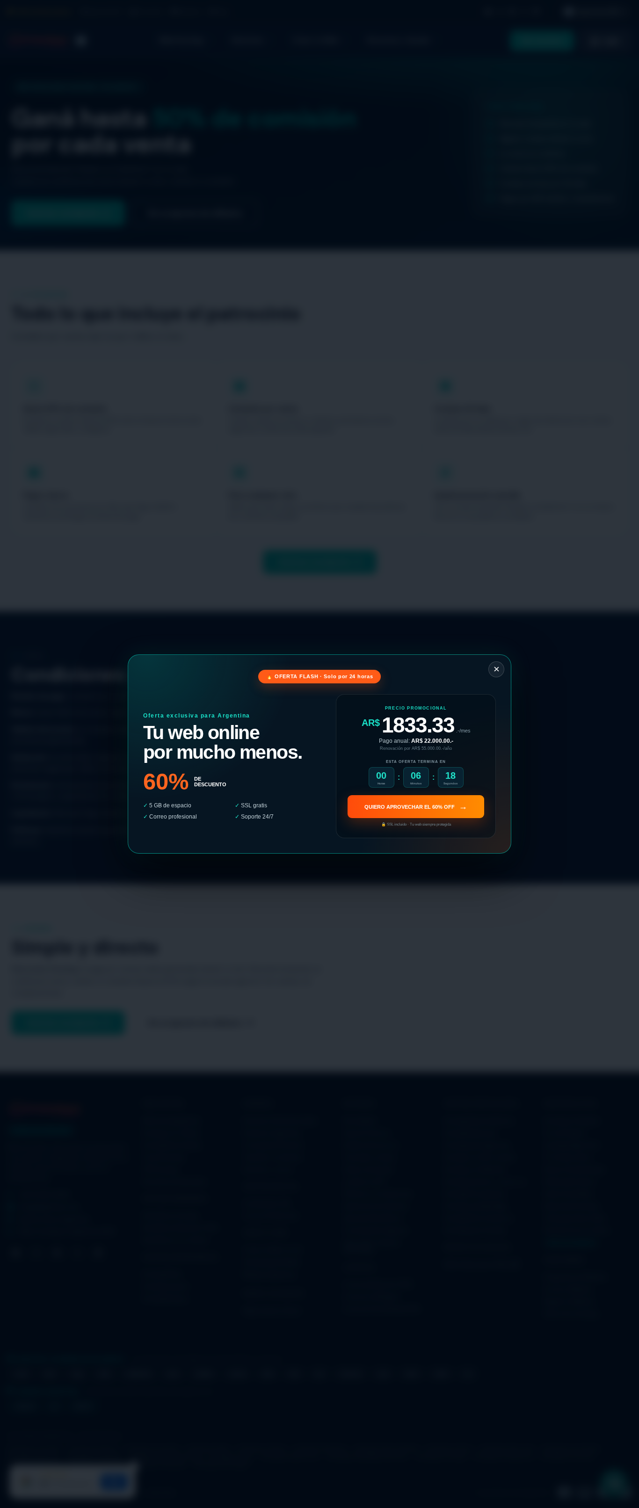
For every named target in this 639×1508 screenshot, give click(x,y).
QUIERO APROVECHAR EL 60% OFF (415, 806)
